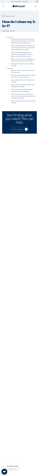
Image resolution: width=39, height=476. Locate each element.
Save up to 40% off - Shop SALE (19, 1)
